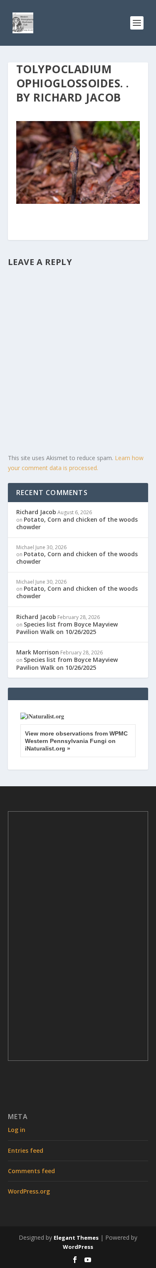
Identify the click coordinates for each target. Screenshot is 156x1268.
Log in (16, 1130)
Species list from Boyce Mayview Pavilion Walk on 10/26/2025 (67, 628)
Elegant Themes (76, 1237)
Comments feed (31, 1171)
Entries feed (25, 1150)
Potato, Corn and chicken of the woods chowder (77, 523)
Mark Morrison (37, 652)
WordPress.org (29, 1191)
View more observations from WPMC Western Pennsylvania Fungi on (76, 741)
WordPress (78, 1247)
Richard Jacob (36, 512)
